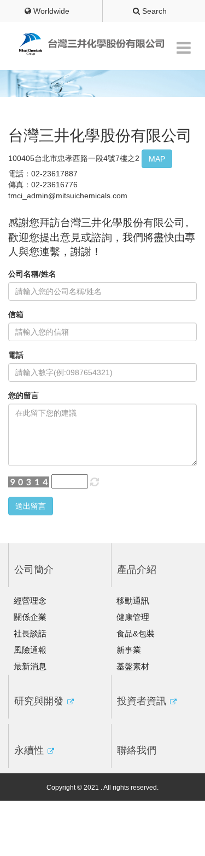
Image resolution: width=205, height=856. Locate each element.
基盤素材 (132, 666)
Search (153, 11)
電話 (16, 355)
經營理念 (30, 600)
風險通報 (30, 649)
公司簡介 (34, 569)
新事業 (128, 649)
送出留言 (30, 506)
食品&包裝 (135, 633)
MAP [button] (157, 158)
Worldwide (50, 11)
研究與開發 (40, 701)
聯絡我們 (136, 750)
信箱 (16, 314)
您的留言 (23, 395)
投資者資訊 (143, 701)
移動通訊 (132, 600)
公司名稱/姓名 (32, 273)
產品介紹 (136, 569)
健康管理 (132, 617)
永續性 (30, 750)
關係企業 (30, 617)
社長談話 (30, 633)
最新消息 (30, 666)
